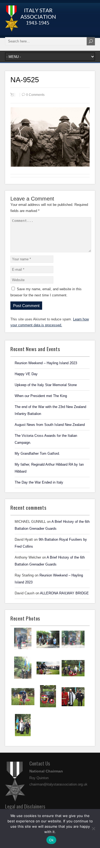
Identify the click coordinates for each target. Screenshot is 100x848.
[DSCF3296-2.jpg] (48, 707)
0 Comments (35, 95)
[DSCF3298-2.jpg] (22, 707)
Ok (51, 840)
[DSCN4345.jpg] (48, 649)
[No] (93, 828)
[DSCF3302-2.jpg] (73, 678)
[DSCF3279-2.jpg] (22, 735)
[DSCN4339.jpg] (22, 678)
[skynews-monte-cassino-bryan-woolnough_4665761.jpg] (48, 678)
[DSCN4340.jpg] (73, 649)
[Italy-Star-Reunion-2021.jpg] (22, 649)
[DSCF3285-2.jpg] (73, 707)
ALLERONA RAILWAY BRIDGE (64, 593)
